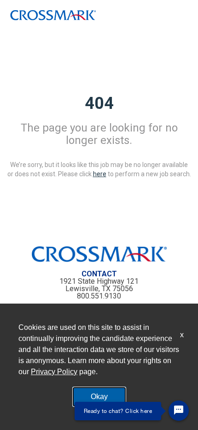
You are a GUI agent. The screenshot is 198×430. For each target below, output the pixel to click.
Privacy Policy (54, 372)
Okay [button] (99, 396)
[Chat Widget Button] (179, 410)
